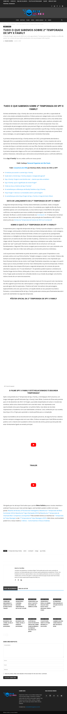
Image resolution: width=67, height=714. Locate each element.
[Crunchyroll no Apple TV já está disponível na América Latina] (33, 596)
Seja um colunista (22, 1)
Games (49, 20)
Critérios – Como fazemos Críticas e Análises (35, 521)
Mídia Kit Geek (52, 1)
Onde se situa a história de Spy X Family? (18, 186)
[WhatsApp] (12, 558)
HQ (45, 20)
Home (17, 20)
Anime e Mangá (39, 20)
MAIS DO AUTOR (23, 588)
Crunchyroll (41, 215)
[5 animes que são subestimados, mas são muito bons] (58, 616)
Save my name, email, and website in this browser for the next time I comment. (26, 673)
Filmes (28, 20)
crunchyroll (30, 550)
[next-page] (7, 635)
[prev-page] (4, 635)
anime (24, 550)
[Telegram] (16, 558)
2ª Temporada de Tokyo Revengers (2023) (33, 518)
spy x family (42, 550)
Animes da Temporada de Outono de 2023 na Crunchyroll (33, 220)
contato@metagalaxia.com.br (33, 707)
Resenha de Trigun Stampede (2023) (27, 513)
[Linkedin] (22, 580)
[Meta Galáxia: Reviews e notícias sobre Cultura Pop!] (33, 12)
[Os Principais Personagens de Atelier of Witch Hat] (58, 596)
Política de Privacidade (35, 1)
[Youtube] (62, 6)
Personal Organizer (9, 3)
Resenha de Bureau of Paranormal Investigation (23, 510)
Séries (32, 20)
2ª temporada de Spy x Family (15, 550)
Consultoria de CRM (20, 168)
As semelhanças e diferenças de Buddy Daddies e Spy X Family (25, 189)
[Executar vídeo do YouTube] (33, 445)
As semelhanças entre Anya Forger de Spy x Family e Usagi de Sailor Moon (29, 196)
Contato (13, 1)
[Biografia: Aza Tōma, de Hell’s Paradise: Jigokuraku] (21, 616)
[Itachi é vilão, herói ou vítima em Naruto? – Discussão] (46, 616)
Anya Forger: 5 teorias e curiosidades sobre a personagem (24, 193)
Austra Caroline (9, 40)
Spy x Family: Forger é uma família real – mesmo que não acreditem (27, 179)
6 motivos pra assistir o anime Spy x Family (19, 172)
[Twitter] (60, 6)
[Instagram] (54, 6)
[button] (62, 20)
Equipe (45, 1)
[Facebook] (51, 6)
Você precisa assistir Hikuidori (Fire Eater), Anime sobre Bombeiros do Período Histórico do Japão (33, 626)
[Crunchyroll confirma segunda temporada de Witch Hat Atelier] (21, 596)
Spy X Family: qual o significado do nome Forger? (21, 183)
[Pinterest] (57, 6)
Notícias (22, 20)
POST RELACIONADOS (10, 588)
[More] (20, 558)
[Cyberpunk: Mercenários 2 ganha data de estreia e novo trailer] (8, 596)
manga (36, 550)
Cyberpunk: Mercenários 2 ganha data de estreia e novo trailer (7, 605)
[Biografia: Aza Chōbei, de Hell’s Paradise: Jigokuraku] (8, 616)
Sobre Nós (6, 1)
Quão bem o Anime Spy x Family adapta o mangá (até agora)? (25, 176)
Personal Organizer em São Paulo (38, 163)
